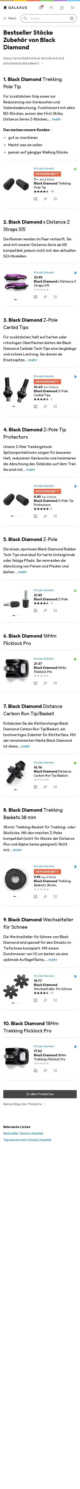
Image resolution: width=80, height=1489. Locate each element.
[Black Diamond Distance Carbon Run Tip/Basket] (40, 775)
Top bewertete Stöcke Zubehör (27, 1140)
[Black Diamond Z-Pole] (40, 601)
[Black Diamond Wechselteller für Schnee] (40, 988)
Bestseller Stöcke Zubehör (23, 1133)
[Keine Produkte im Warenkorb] (72, 7)
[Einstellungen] (40, 7)
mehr (56, 119)
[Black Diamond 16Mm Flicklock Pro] (40, 671)
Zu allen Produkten (40, 1094)
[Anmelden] (51, 8)
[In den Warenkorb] (55, 199)
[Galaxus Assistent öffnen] (62, 7)
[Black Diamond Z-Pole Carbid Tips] (40, 392)
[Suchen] (25, 18)
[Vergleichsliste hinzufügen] (35, 199)
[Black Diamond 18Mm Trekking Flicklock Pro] (40, 1059)
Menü (12, 18)
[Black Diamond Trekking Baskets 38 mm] (40, 882)
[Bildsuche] (72, 18)
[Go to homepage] (15, 7)
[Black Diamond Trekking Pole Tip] (40, 184)
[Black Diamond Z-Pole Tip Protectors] (40, 501)
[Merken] (45, 199)
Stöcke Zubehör (44, 168)
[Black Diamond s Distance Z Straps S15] (40, 285)
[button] (42, 63)
